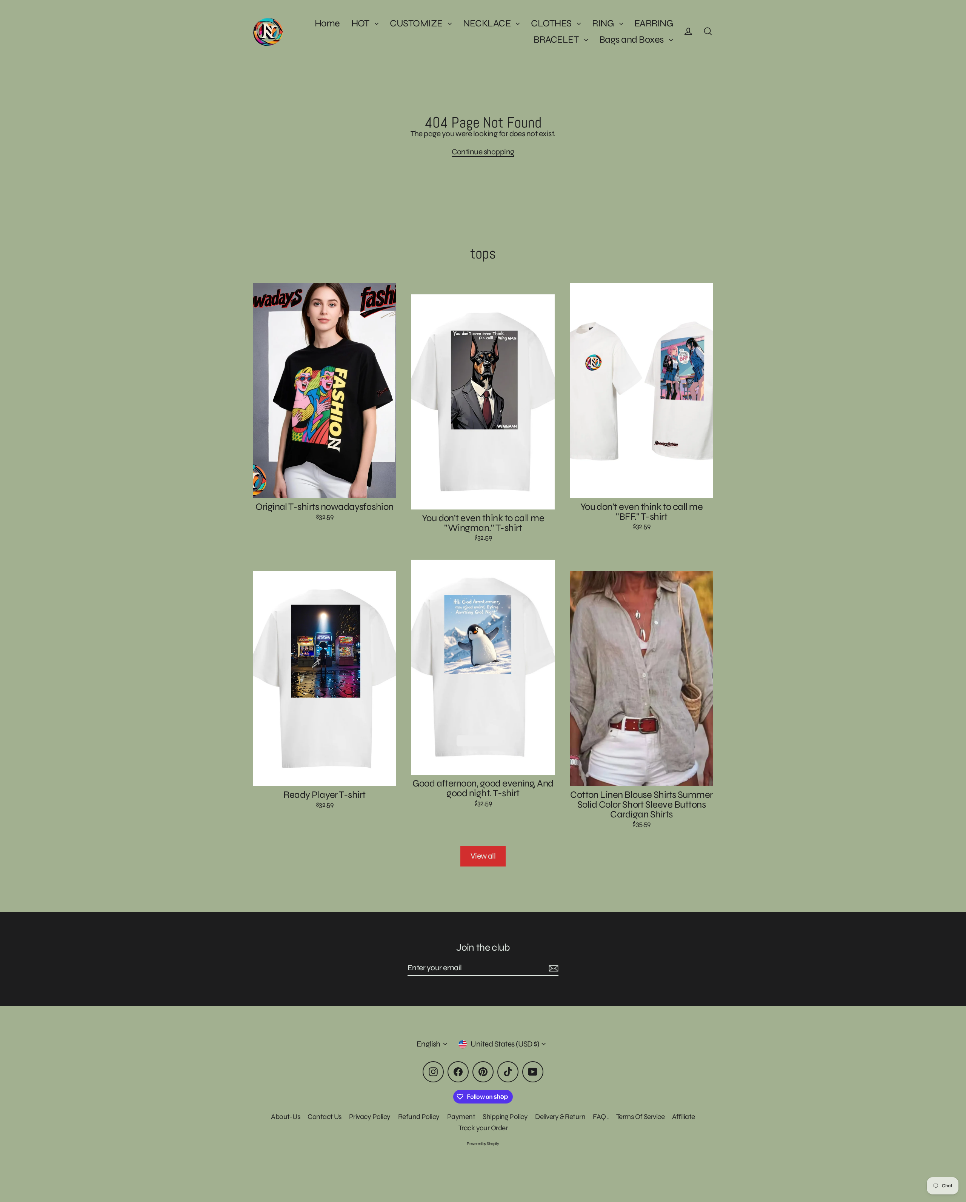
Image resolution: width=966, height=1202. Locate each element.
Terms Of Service (640, 1116)
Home (327, 23)
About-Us (285, 1116)
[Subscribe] (552, 968)
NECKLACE (487, 23)
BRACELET (557, 39)
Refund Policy (419, 1116)
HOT (361, 23)
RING (603, 23)
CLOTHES (552, 23)
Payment (461, 1116)
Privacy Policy (370, 1116)
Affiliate (683, 1116)
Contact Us (324, 1116)
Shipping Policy (505, 1116)
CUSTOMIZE (417, 23)
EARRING (653, 23)
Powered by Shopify (483, 1143)
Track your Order (483, 1128)
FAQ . (600, 1116)
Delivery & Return (560, 1116)
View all (483, 856)
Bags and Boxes (632, 39)
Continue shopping (483, 152)
